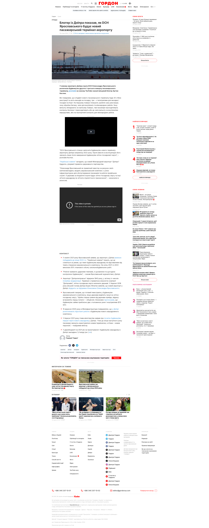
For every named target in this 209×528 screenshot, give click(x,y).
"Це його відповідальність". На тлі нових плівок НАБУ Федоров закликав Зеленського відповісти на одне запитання (146, 140)
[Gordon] (108, 3)
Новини (58, 7)
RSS (110, 472)
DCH (114, 349)
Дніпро (69, 349)
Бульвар (106, 7)
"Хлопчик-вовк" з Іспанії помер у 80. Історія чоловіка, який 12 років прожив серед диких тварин (146, 128)
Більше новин (145, 279)
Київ (89, 435)
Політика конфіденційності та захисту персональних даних (130, 443)
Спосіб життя (56, 459)
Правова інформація (148, 445)
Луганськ (91, 459)
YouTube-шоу (74, 470)
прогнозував (109, 300)
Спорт (54, 449)
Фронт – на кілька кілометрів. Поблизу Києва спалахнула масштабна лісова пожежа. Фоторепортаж (145, 197)
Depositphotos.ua (74, 505)
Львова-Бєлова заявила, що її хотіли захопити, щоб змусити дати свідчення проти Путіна (144, 205)
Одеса (90, 442)
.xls (89, 332)
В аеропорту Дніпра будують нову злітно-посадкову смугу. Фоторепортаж (63, 386)
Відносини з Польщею (118, 10)
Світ (53, 445)
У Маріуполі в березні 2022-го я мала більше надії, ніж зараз (144, 46)
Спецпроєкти (74, 473)
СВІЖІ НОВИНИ (138, 189)
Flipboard (112, 468)
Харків (90, 449)
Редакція (144, 438)
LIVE (112, 7)
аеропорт (63, 349)
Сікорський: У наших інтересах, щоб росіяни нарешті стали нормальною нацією (145, 222)
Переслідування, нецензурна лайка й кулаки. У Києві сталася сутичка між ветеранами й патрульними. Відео (144, 255)
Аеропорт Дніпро (80, 352)
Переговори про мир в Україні (98, 10)
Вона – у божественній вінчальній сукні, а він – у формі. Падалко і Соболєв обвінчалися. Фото (144, 291)
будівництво (84, 349)
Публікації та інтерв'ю (71, 7)
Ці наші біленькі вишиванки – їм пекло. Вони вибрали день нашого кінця (145, 21)
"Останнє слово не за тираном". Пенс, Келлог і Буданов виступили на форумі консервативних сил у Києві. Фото (146, 161)
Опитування (144, 7)
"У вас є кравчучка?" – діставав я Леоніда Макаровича (143, 54)
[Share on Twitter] (73, 345)
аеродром (76, 349)
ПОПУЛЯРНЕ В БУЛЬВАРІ (142, 284)
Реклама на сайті (147, 442)
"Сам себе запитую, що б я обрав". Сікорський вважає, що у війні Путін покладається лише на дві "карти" (144, 238)
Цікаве (54, 470)
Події (62, 390)
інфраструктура (106, 349)
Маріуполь (91, 456)
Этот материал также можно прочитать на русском (92, 33)
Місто (89, 431)
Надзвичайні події (57, 463)
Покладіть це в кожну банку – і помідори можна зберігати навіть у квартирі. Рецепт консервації (146, 302)
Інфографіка (56, 466)
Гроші (59, 16)
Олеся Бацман (114, 461)
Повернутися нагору (147, 490)
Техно (54, 456)
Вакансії (144, 435)
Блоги (99, 7)
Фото (130, 7)
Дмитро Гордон (114, 435)
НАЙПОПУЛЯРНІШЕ (140, 121)
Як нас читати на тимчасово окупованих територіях (149, 451)
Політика (55, 438)
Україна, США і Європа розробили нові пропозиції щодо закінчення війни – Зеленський (144, 246)
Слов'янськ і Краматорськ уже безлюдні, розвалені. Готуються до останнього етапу (145, 29)
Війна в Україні (56, 435)
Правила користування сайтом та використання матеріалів (130, 435)
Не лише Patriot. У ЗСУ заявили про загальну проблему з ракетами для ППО (144, 230)
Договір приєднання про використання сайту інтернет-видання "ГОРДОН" (130, 451)
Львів (89, 438)
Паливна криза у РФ (79, 10)
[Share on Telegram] (77, 345)
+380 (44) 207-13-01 (63, 491)
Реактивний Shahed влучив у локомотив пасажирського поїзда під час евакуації (145, 150)
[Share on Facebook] (69, 345)
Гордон (54, 16)
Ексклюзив (120, 7)
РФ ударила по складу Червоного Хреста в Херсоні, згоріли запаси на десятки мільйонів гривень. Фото (145, 214)
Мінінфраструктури (95, 349)
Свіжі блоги (138, 16)
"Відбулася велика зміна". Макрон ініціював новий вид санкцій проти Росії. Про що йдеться (144, 274)
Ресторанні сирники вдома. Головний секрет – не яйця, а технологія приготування (145, 333)
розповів (72, 91)
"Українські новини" (68, 162)
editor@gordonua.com (121, 491)
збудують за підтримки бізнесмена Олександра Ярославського (93, 288)
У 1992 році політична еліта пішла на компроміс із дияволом (143, 38)
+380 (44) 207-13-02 (92, 491)
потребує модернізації (72, 281)
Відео (136, 7)
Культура (55, 452)
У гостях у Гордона (88, 7)
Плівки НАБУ (132, 10)
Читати (116, 358)
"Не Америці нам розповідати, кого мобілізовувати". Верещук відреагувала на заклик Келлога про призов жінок (144, 265)
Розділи (72, 431)
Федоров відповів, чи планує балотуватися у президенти (145, 171)
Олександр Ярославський (67, 352)
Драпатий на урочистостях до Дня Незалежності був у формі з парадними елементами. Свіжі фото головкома (146, 312)
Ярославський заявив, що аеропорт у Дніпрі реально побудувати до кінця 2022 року (90, 386)
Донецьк (90, 445)
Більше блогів (145, 60)
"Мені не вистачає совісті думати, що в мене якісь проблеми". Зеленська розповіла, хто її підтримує (145, 323)
